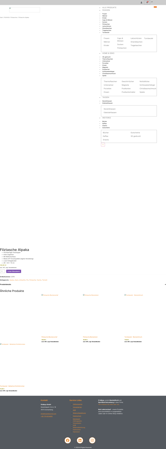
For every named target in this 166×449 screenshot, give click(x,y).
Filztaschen (14, 17)
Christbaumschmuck (109, 73)
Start (1, 17)
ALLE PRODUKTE (109, 7)
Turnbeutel (105, 32)
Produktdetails (5, 284)
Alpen (16, 280)
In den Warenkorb (14, 271)
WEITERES (106, 118)
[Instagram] (92, 440)
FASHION (106, 10)
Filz (27, 280)
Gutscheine (106, 127)
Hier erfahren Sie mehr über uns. (108, 404)
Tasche (39, 280)
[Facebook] (68, 440)
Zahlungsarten (77, 404)
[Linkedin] (80, 440)
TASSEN (105, 97)
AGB (74, 410)
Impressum (76, 419)
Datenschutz (77, 416)
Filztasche (32, 280)
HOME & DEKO (108, 53)
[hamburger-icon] (155, 7)
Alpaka (11, 280)
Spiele (104, 75)
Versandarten (77, 407)
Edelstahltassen (107, 103)
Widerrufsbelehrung (79, 413)
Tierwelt (44, 280)
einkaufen (22, 280)
